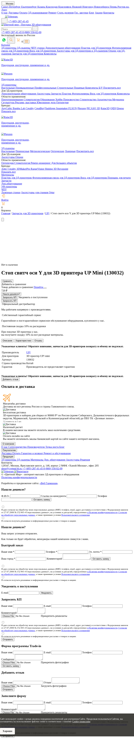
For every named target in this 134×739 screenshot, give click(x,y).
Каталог (5, 45)
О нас (4, 12)
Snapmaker (62, 108)
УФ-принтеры (9, 186)
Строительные (65, 87)
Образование (47, 99)
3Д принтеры (9, 459)
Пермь (113, 6)
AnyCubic (7, 108)
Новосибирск (102, 6)
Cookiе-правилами (81, 721)
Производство (71, 99)
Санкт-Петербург (11, 6)
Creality (30, 108)
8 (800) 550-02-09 (31, 32)
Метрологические (40, 151)
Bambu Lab (19, 108)
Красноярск (65, 6)
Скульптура (8, 102)
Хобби (59, 99)
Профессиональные (45, 87)
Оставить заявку (42, 499)
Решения (85, 459)
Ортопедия (62, 102)
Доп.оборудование (11, 183)
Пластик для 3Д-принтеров (96, 47)
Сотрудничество (17, 447)
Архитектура (104, 99)
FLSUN (72, 108)
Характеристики (23, 340)
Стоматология (32, 99)
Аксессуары (44, 93)
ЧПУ (4, 189)
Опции (19, 157)
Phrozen (81, 108)
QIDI (113, 108)
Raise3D (105, 108)
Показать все (8, 111)
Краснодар (52, 6)
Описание (7, 340)
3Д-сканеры (24, 47)
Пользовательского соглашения (75, 515)
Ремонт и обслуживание (57, 453)
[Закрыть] (45, 288)
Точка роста (52, 447)
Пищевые (79, 87)
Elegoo (120, 108)
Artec (4, 168)
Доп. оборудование (55, 459)
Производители (36, 447)
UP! (28, 352)
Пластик (67, 93)
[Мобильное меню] (4, 20)
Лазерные (70, 151)
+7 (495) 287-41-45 (18, 21)
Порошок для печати (119, 177)
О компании (8, 444)
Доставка (13, 12)
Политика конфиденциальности (19, 477)
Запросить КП (9, 297)
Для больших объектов (64, 163)
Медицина (118, 99)
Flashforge (50, 108)
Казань (41, 6)
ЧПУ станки (38, 47)
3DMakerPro (24, 168)
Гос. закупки (81, 12)
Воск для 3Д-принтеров (43, 50)
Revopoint (62, 168)
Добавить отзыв (10, 379)
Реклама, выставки (26, 102)
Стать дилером (65, 12)
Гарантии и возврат (32, 453)
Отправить (8, 639)
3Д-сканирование (38, 12)
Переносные (22, 151)
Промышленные (25, 87)
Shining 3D (51, 168)
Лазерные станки (10, 192)
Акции (99, 12)
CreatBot (39, 108)
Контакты (108, 12)
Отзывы (38, 340)
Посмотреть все (112, 87)
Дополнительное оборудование (63, 47)
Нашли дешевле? (11, 294)
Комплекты (50, 53)
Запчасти (56, 93)
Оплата (23, 12)
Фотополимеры (81, 93)
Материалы (7, 174)
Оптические (57, 151)
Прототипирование (12, 99)
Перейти (39, 287)
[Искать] (35, 28)
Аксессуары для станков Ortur (37, 192)
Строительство (88, 99)
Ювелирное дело (46, 102)
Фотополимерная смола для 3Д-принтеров (56, 177)
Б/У (101, 87)
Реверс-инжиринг (41, 163)
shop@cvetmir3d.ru (11, 468)
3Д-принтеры (9, 47)
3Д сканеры (24, 459)
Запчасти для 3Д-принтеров (28, 53)
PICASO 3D (93, 108)
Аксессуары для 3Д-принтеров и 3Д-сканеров (82, 50)
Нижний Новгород (83, 6)
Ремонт (52, 12)
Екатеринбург (29, 6)
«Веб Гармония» (49, 483)
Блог (91, 12)
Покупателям (9, 450)
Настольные (8, 87)
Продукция (8, 456)
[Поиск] (11, 40)
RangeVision (38, 168)
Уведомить (46, 593)
